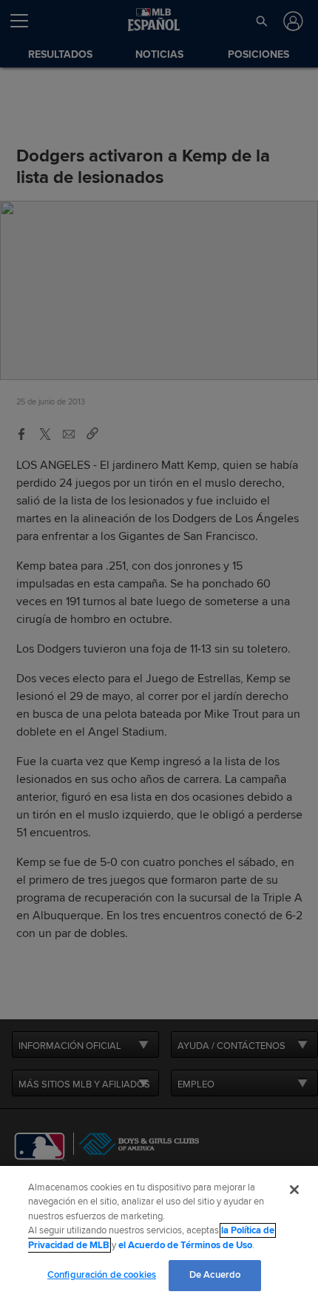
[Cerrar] (294, 1189)
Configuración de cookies (101, 1275)
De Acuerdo (214, 1275)
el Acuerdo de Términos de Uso (185, 1245)
